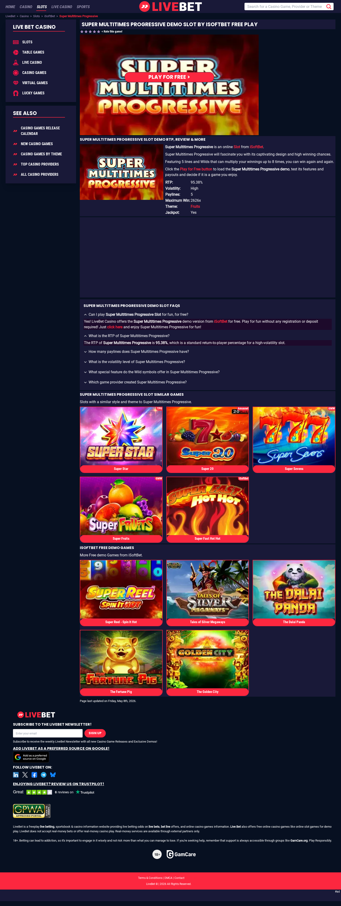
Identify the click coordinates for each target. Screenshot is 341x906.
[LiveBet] (170, 6)
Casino (24, 16)
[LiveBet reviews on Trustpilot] (57, 792)
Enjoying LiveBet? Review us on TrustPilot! (58, 784)
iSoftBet (49, 16)
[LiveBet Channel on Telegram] (43, 775)
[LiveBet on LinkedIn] (16, 775)
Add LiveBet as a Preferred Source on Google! (61, 748)
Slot (237, 147)
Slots (36, 16)
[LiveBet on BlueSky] (53, 775)
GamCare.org (299, 840)
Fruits (195, 206)
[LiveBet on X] (25, 775)
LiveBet (10, 16)
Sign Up (95, 733)
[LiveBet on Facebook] (34, 775)
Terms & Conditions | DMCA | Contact (170, 878)
